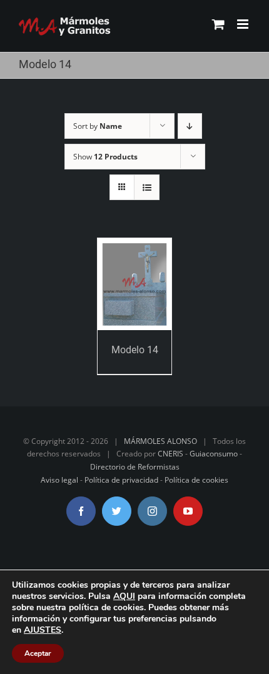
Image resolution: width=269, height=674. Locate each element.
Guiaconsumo (214, 453)
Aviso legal (59, 480)
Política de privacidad (121, 480)
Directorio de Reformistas (135, 466)
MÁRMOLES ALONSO (160, 441)
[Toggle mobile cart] (218, 24)
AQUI (124, 596)
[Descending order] (190, 126)
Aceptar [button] (37, 653)
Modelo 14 (134, 350)
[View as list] (146, 187)
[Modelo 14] (134, 284)
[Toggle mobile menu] (243, 24)
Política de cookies (196, 480)
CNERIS (170, 453)
